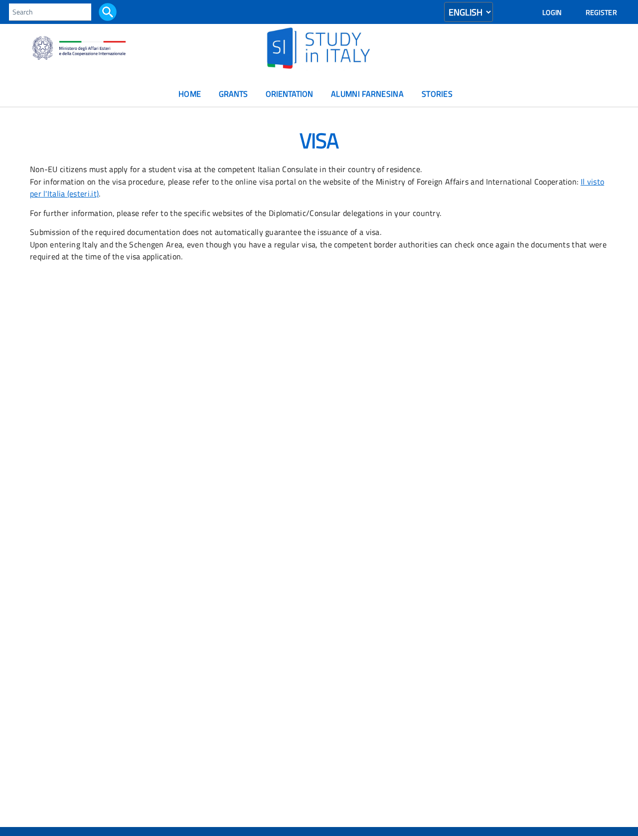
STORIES (437, 94)
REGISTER (601, 12)
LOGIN (552, 12)
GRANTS (233, 94)
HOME (189, 94)
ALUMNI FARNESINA (367, 94)
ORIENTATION (289, 94)
